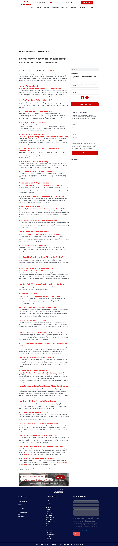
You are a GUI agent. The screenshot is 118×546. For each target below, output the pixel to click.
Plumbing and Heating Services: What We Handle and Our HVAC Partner (83, 77)
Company (39, 7)
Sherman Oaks (50, 515)
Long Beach (49, 530)
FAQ (67, 7)
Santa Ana (49, 538)
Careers (91, 7)
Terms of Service (80, 530)
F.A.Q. (19, 514)
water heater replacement (30, 454)
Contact (73, 7)
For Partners (82, 7)
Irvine (47, 528)
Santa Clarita (49, 511)
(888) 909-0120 (87, 2)
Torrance (48, 526)
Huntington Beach (51, 534)
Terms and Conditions (68, 544)
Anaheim (48, 524)
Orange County (50, 503)
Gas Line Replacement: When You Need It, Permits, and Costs (83, 90)
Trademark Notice (78, 544)
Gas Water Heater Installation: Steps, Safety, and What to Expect (84, 84)
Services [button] (46, 7)
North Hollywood (50, 522)
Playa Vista (49, 532)
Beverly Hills (49, 507)
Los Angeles (49, 501)
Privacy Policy (88, 530)
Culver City (49, 513)
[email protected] (23, 512)
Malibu (48, 509)
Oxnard (48, 536)
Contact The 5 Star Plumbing (26, 468)
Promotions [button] (55, 7)
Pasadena (49, 505)
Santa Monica (50, 517)
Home (31, 7)
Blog (62, 7)
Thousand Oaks (50, 519)
